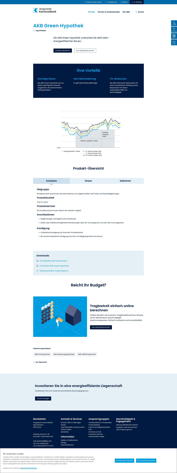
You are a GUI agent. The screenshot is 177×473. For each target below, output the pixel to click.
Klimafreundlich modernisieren (54, 270)
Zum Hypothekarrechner (85, 50)
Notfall (63, 425)
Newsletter (65, 432)
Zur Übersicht (41, 362)
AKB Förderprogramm (124, 430)
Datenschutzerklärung (28, 468)
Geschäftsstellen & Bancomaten (73, 427)
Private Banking (94, 425)
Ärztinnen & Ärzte (94, 432)
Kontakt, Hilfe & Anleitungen (71, 423)
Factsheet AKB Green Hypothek (54, 266)
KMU (90, 429)
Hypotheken (41, 30)
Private (91, 12)
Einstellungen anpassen (124, 461)
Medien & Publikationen (69, 440)
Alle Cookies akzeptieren (146, 461)
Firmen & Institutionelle (109, 12)
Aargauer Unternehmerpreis (126, 427)
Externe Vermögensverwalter (99, 427)
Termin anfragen (43, 398)
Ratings (63, 443)
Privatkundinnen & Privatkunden (100, 423)
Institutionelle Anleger (96, 436)
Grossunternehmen (95, 434)
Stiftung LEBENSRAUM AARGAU (127, 425)
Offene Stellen (66, 429)
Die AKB (126, 12)
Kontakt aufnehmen (62, 50)
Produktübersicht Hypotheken (53, 261)
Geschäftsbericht (67, 445)
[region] (88, 460)
